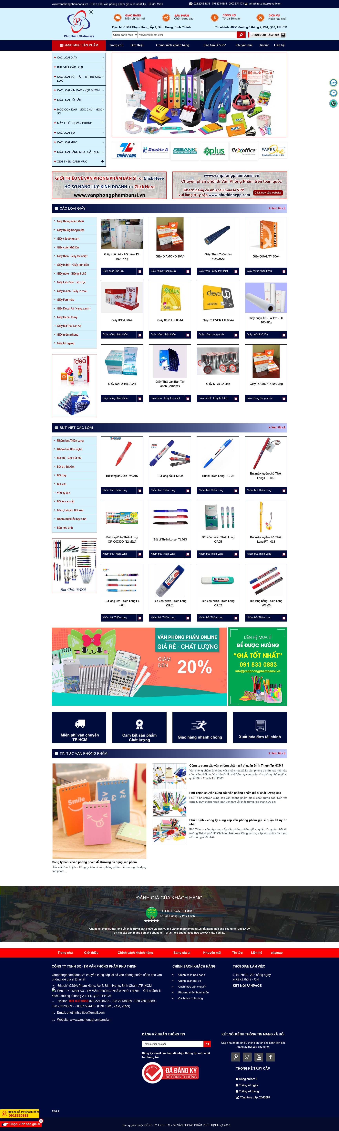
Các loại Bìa (66, 132)
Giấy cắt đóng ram (68, 238)
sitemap (277, 952)
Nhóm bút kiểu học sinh (71, 519)
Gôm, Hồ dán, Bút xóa (70, 510)
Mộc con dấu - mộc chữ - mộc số (79, 111)
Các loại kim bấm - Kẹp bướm (78, 90)
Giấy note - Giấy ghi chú (71, 273)
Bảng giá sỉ (181, 952)
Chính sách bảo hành (191, 974)
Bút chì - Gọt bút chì (69, 458)
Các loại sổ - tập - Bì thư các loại (79, 78)
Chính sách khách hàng (172, 45)
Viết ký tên (63, 493)
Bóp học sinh (65, 528)
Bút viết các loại (70, 67)
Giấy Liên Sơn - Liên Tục (71, 282)
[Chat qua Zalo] (333, 83)
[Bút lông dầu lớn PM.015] (122, 480)
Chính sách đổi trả (189, 980)
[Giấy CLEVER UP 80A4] (218, 325)
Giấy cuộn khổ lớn (68, 247)
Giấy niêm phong (67, 334)
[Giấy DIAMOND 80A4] (170, 261)
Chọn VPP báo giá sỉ (25, 1123)
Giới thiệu (137, 45)
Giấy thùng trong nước (70, 230)
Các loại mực (67, 142)
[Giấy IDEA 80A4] (121, 325)
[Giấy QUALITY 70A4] (266, 261)
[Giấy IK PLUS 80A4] (170, 325)
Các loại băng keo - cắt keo (78, 151)
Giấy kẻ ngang (65, 343)
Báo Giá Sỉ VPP (214, 45)
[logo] (79, 23)
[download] (267, 34)
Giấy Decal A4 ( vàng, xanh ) (73, 308)
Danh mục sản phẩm (80, 45)
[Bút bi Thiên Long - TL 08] (218, 480)
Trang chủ (116, 45)
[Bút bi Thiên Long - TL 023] (170, 544)
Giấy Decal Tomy (67, 317)
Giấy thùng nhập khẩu (70, 221)
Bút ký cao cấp (66, 501)
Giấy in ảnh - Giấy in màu (72, 291)
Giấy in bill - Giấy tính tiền (73, 265)
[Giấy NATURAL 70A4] (122, 388)
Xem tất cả (278, 208)
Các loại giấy (67, 57)
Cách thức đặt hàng (190, 998)
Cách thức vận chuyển (192, 986)
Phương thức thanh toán (193, 992)
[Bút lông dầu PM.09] (170, 480)
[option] (126, 150)
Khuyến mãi (244, 45)
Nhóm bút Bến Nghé (69, 449)
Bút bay (61, 475)
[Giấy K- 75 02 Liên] (218, 388)
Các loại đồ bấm (69, 99)
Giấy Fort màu (65, 299)
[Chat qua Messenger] (333, 93)
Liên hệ (279, 45)
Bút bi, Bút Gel (66, 467)
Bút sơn (61, 484)
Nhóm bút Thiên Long (70, 440)
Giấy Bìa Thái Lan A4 (69, 326)
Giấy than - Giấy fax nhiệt (72, 256)
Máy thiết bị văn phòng (74, 123)
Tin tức (264, 45)
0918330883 (18, 1115)
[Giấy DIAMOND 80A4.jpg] (266, 388)
